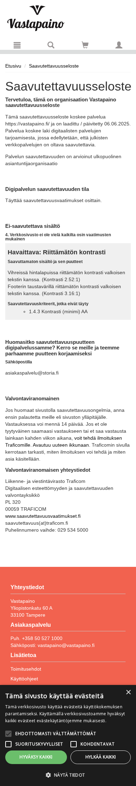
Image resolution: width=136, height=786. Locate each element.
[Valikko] (17, 44)
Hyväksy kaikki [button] (36, 757)
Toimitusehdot (25, 669)
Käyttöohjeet (24, 678)
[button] (68, 774)
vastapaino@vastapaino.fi (66, 645)
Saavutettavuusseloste (54, 66)
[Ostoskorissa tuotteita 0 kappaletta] (85, 46)
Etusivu (13, 66)
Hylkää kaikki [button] (100, 757)
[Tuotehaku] (50, 44)
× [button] (128, 692)
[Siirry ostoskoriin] (85, 44)
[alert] (68, 735)
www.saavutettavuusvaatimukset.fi (43, 516)
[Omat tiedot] (118, 44)
